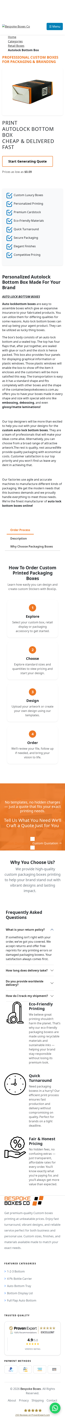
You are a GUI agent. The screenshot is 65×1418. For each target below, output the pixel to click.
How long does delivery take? (27, 970)
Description (18, 538)
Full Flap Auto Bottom (21, 1300)
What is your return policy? (25, 930)
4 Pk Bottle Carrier (19, 1279)
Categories (15, 41)
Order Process (20, 530)
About (12, 1400)
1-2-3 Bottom (16, 1271)
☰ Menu (54, 26)
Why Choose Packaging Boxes (31, 546)
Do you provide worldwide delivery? (24, 983)
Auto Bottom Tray (19, 1286)
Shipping (38, 1400)
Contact (52, 1400)
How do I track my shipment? (27, 996)
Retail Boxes (16, 46)
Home (12, 37)
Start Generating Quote (27, 161)
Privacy (24, 1400)
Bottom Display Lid (20, 1293)
